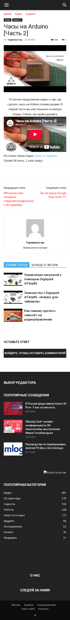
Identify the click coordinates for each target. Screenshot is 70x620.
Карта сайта (28, 608)
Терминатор (14, 39)
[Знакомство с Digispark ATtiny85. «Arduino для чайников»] (13, 297)
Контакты (43, 608)
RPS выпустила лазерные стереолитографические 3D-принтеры (19, 199)
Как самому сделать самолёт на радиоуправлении (40, 315)
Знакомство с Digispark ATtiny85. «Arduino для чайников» (41, 297)
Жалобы (16, 605)
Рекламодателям (46, 605)
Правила (29, 605)
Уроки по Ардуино (45, 155)
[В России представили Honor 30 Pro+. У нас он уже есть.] (13, 408)
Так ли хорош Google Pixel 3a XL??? (53, 195)
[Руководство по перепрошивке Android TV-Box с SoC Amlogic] (13, 449)
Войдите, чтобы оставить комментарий (35, 353)
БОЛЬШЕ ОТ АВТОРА (45, 265)
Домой (8, 14)
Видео (18, 14)
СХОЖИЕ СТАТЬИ (16, 265)
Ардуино (31, 14)
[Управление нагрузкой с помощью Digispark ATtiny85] (13, 279)
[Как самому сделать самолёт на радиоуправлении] (13, 315)
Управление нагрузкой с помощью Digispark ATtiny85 (43, 279)
